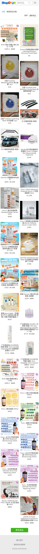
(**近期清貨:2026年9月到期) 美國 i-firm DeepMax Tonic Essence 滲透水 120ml (29, 362)
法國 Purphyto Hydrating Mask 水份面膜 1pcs (10, 119)
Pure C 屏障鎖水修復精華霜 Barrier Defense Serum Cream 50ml (29, 223)
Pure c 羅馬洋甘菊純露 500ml (29, 424)
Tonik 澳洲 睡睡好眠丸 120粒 (10, 379)
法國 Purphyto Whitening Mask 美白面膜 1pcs (9, 82)
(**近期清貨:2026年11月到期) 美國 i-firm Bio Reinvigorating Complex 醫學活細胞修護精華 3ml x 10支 (29, 327)
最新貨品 (32, 15)
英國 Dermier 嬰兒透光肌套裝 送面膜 (29, 295)
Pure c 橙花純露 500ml (9, 409)
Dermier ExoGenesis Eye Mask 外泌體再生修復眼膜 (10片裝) (29, 259)
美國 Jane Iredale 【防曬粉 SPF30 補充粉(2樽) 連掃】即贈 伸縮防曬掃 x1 (10, 315)
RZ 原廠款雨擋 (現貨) (29, 121)
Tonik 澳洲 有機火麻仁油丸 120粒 (10, 45)
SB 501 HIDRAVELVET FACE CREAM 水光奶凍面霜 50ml (10, 502)
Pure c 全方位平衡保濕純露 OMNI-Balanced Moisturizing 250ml (10, 439)
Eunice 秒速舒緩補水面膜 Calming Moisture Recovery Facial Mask (29, 51)
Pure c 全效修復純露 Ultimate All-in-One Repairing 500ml (29, 486)
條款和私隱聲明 (19, 544)
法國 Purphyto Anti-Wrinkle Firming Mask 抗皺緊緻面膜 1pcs (29, 89)
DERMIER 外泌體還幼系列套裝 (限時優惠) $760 (9, 284)
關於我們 (19, 540)
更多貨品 (19, 530)
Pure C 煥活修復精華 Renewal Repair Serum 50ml (9, 212)
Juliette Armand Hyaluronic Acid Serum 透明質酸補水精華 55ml (29, 518)
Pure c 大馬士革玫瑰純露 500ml (29, 394)
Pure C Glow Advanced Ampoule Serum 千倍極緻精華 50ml (29, 191)
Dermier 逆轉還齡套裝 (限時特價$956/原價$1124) (10, 248)
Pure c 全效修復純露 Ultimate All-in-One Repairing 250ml (9, 471)
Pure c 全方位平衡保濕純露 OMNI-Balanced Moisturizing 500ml (29, 455)
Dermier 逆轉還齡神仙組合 (10, 178)
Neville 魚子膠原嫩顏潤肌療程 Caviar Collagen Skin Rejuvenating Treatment (29, 152)
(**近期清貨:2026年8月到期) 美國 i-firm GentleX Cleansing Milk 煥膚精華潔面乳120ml (10, 347)
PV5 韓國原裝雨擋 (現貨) (10, 149)
